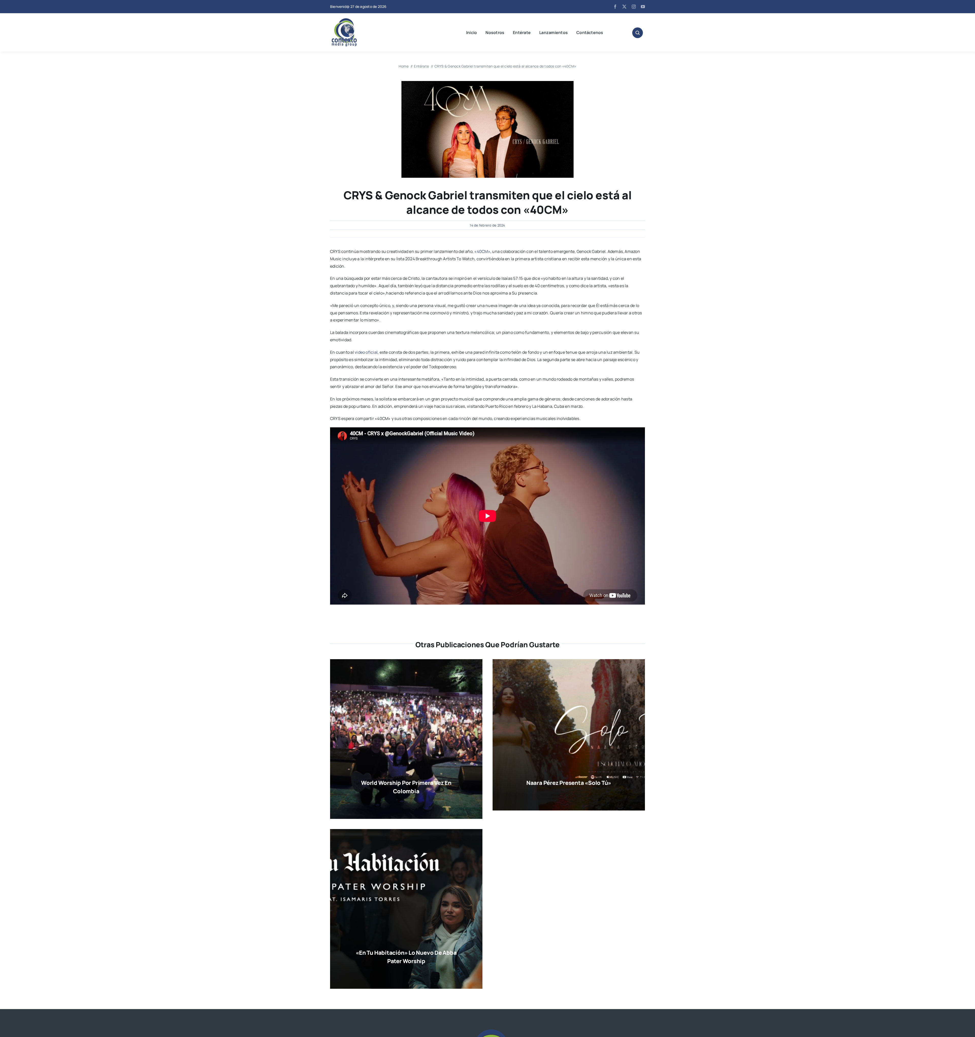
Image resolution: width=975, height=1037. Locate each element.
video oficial (366, 352)
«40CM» (482, 251)
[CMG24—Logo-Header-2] (356, 20)
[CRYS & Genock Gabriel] (487, 83)
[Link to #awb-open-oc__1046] (637, 32)
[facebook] (615, 7)
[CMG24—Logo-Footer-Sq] (487, 1031)
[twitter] (624, 7)
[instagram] (634, 7)
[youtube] (643, 7)
